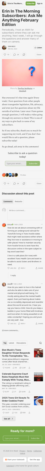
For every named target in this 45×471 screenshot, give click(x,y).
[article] (22, 358)
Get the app (35, 459)
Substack (10, 466)
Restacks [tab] (18, 201)
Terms (29, 451)
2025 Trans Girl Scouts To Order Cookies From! (15, 399)
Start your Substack (15, 459)
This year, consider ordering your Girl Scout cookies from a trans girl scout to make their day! (16, 405)
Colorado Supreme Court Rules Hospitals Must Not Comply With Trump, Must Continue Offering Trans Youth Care (16, 377)
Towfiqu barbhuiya (25, 88)
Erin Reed (11, 46)
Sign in (39, 3)
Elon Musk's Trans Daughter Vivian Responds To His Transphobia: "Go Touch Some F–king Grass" (16, 353)
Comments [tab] (8, 201)
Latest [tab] (11, 343)
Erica (10, 224)
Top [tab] (5, 343)
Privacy (22, 451)
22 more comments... (10, 330)
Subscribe (30, 3)
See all (7, 418)
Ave (9, 284)
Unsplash (22, 91)
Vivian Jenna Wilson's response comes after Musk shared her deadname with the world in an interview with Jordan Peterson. (15, 360)
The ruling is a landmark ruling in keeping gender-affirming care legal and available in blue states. (16, 384)
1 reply (13, 275)
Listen (39, 48)
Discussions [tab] (21, 343)
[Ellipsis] (42, 224)
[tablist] (13, 201)
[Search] (40, 342)
